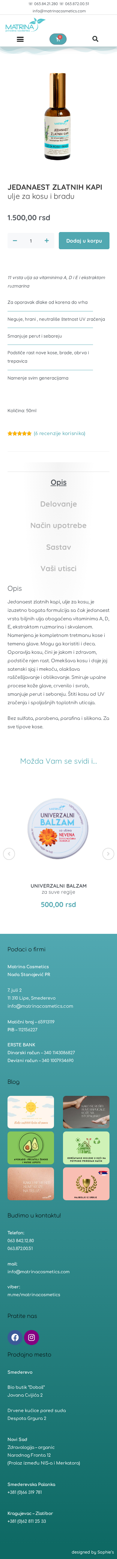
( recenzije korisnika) (59, 433)
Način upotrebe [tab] (58, 525)
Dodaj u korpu (84, 240)
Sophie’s (106, 1552)
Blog (14, 1082)
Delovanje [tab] (58, 503)
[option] (58, 850)
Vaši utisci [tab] (58, 568)
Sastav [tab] (58, 547)
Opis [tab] (59, 482)
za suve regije (59, 889)
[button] (20, 39)
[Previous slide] (9, 854)
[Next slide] (108, 854)
